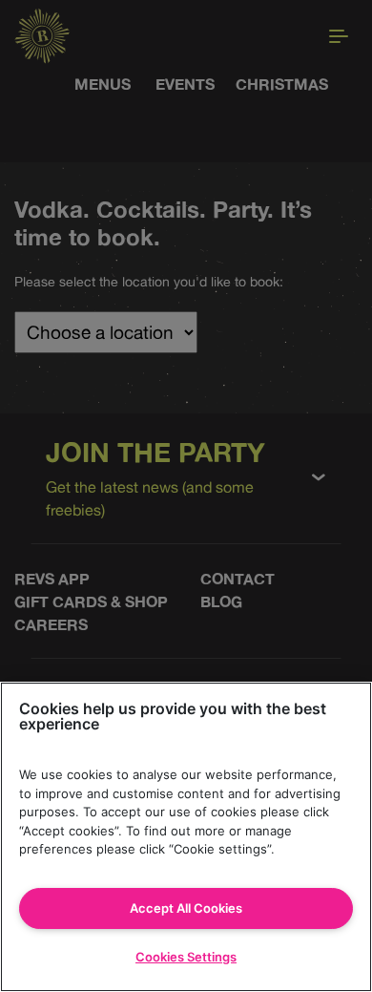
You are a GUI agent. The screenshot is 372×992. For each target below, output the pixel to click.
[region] (186, 837)
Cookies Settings (186, 956)
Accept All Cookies (186, 908)
